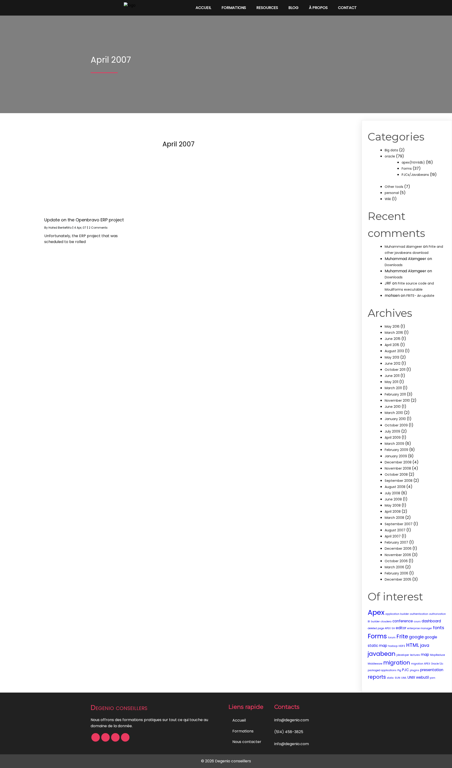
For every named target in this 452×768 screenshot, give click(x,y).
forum (392, 637)
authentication (419, 614)
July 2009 (392, 431)
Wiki (388, 199)
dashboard (431, 621)
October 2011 (395, 369)
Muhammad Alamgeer (403, 246)
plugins (414, 670)
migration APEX (420, 663)
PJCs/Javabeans (415, 174)
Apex (376, 612)
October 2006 (396, 561)
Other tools (394, 186)
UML (404, 678)
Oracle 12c (437, 663)
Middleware (375, 663)
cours (417, 621)
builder (375, 621)
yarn (432, 678)
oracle (390, 156)
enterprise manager (419, 628)
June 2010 (393, 406)
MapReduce (437, 655)
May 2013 (392, 357)
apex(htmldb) (413, 162)
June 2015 (392, 338)
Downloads (394, 265)
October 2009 (396, 425)
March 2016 (394, 332)
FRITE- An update (420, 295)
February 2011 (395, 394)
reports (377, 676)
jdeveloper (402, 655)
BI (369, 621)
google (416, 637)
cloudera (386, 621)
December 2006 (398, 548)
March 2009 (394, 443)
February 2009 (396, 449)
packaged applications (382, 670)
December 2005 (398, 579)
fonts (438, 628)
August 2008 (395, 486)
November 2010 (397, 400)
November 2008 (398, 468)
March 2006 (394, 567)
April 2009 (393, 437)
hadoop (393, 646)
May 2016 (392, 326)
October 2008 (396, 474)
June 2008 (393, 499)
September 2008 (398, 480)
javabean (382, 654)
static (390, 678)
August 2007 (395, 530)
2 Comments (98, 228)
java (424, 645)
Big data (391, 150)
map (425, 654)
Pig (399, 670)
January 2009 (396, 456)
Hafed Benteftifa (60, 228)
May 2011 (391, 382)
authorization (437, 614)
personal (392, 192)
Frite (402, 636)
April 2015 (392, 345)
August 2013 (394, 351)
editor (401, 627)
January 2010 (395, 419)
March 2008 (394, 517)
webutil (422, 677)
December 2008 (398, 462)
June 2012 (392, 363)
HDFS (402, 646)
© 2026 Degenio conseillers (226, 761)
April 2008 (393, 511)
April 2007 (393, 536)
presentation (431, 669)
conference (402, 621)
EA (393, 628)
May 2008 (393, 505)
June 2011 (392, 375)
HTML (412, 645)
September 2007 (398, 524)
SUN (397, 678)
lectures (415, 655)
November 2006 (398, 555)
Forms (407, 168)
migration (396, 662)
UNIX (411, 677)
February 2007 (396, 542)
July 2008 (392, 493)
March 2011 (393, 388)
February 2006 (396, 573)
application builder (397, 614)
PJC (405, 669)
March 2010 (394, 412)
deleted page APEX (379, 628)
